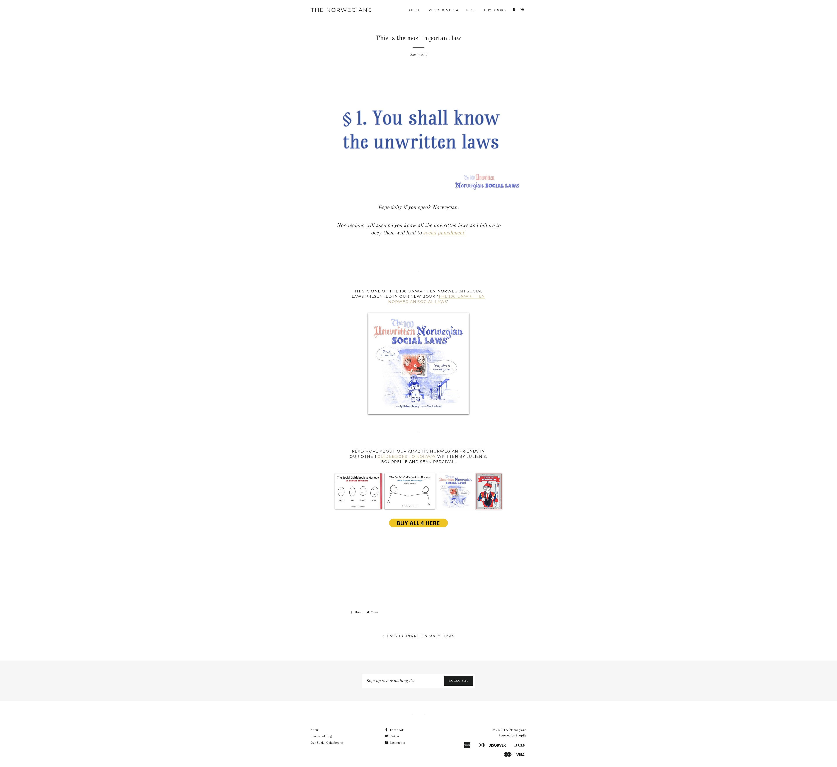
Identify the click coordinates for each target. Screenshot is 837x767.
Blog (471, 10)
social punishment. (444, 233)
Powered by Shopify (512, 735)
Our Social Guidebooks (327, 743)
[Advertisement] (418, 574)
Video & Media (443, 10)
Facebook (396, 730)
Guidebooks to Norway (407, 456)
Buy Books (495, 10)
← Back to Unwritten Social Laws (418, 636)
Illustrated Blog (321, 736)
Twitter (394, 736)
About (414, 10)
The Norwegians (341, 10)
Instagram (397, 743)
